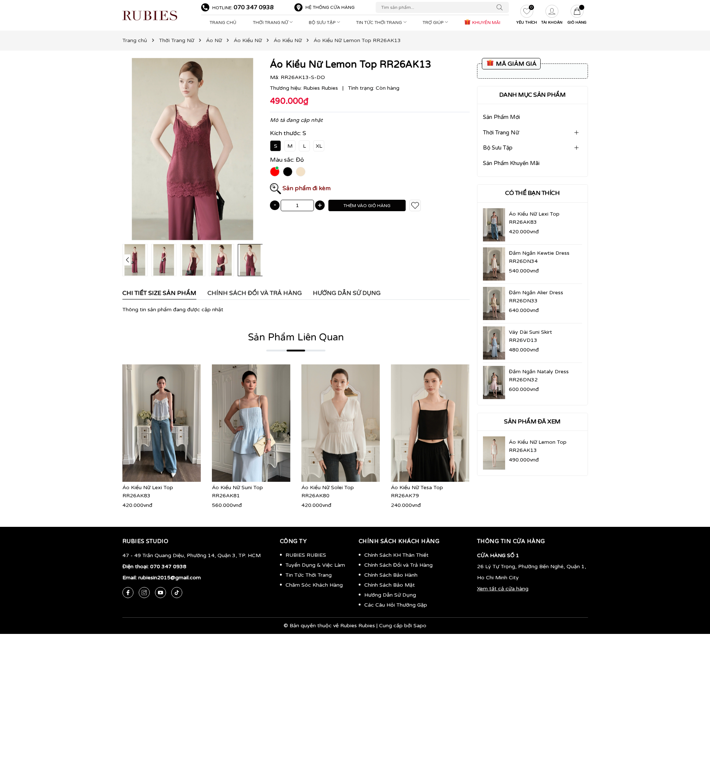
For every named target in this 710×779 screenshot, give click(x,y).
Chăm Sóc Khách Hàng (314, 585)
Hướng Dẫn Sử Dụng (390, 595)
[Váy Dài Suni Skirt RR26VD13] (494, 343)
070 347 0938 (254, 7)
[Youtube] (160, 592)
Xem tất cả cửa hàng (502, 589)
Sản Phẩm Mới (501, 117)
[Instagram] (144, 592)
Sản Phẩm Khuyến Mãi (511, 163)
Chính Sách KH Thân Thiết (396, 555)
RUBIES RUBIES (305, 555)
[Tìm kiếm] (501, 7)
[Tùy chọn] (150, 423)
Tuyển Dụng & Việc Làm (315, 565)
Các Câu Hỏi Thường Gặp (395, 605)
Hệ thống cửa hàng (330, 7)
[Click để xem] (192, 149)
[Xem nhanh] (161, 423)
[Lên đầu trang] (693, 738)
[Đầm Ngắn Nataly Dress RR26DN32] (494, 382)
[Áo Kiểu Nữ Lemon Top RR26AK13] (494, 453)
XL (319, 146)
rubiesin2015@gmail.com (169, 577)
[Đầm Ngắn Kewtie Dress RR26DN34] (494, 264)
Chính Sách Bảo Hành (390, 575)
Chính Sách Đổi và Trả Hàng (398, 565)
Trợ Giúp (433, 22)
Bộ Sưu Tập (323, 22)
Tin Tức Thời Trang (379, 22)
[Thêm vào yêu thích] (415, 205)
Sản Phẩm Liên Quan (296, 337)
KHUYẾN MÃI (485, 22)
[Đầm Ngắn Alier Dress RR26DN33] (494, 303)
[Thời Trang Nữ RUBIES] (158, 15)
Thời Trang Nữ (271, 22)
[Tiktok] (176, 592)
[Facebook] (127, 592)
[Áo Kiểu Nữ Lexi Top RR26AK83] (494, 224)
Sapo (419, 625)
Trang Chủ (223, 22)
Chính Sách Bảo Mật (389, 585)
